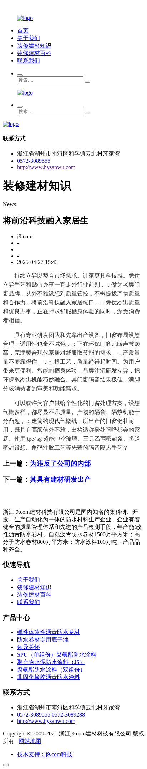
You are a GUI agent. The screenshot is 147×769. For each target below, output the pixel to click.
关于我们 (28, 38)
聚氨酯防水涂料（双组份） (51, 670)
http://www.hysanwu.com (46, 167)
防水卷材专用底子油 (43, 640)
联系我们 (28, 60)
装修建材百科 (34, 53)
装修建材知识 (34, 45)
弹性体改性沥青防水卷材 (48, 632)
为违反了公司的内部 (60, 463)
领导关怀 (28, 647)
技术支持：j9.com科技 (44, 754)
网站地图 (30, 741)
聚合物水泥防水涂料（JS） (51, 662)
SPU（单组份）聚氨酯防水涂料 (56, 655)
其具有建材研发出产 (60, 479)
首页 (23, 30)
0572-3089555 (33, 161)
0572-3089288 (68, 715)
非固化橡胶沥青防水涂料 (48, 677)
